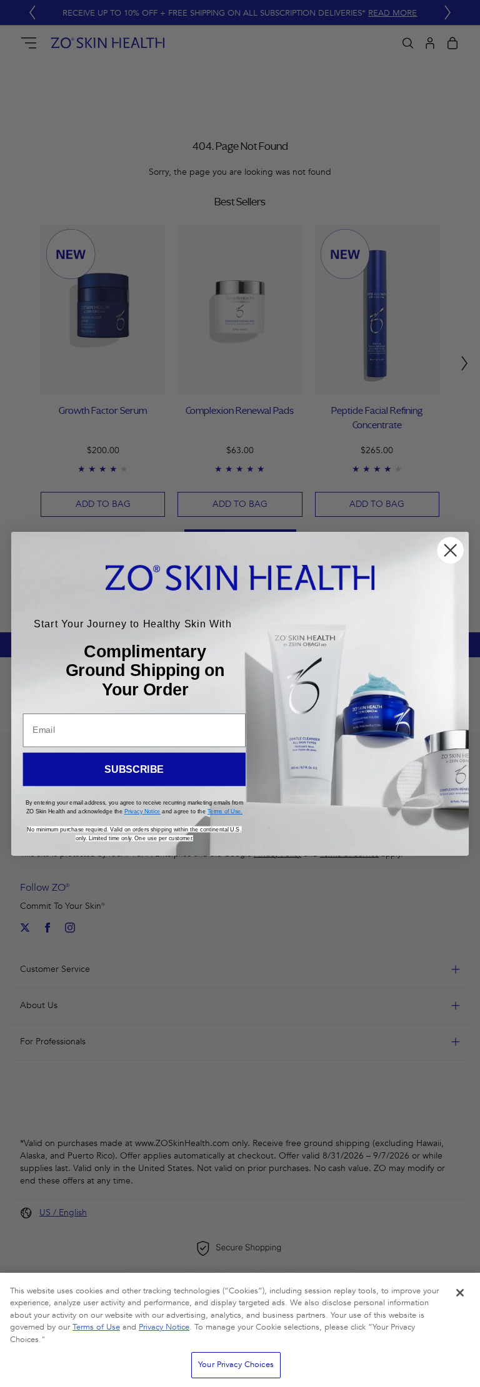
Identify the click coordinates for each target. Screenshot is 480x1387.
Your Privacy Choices (236, 1364)
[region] (240, 1330)
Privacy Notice (164, 1327)
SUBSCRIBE (134, 769)
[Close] (460, 1292)
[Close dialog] (450, 550)
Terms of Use (96, 1327)
